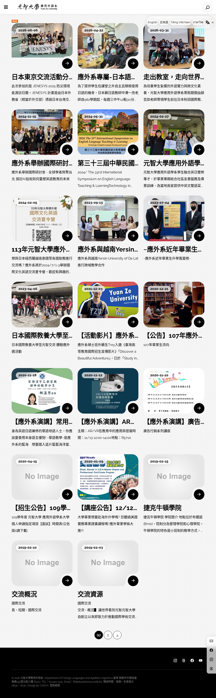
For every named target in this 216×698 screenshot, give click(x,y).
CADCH (44, 685)
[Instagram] (175, 660)
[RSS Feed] (15, 21)
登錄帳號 (55, 685)
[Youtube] (200, 660)
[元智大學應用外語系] (37, 7)
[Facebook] (192, 660)
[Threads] (184, 660)
